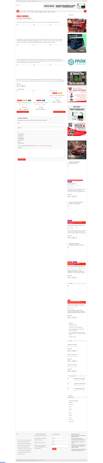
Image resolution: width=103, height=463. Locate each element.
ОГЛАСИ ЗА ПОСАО (72, 344)
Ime (52, 435)
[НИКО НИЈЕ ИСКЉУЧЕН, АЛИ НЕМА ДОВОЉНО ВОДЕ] (71, 380)
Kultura (32, 11)
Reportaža (71, 419)
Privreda (70, 415)
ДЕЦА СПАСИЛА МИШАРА (59, 112)
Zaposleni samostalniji (73, 325)
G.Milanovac (71, 404)
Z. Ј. (26, 19)
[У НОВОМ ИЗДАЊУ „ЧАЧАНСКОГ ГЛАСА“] (71, 390)
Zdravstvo (70, 408)
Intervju (69, 262)
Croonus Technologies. (39, 460)
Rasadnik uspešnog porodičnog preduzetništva (76, 244)
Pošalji (54, 449)
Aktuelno (19, 16)
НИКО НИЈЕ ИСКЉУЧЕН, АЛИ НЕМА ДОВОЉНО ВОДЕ (78, 436)
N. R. (84, 380)
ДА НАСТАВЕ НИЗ (72, 184)
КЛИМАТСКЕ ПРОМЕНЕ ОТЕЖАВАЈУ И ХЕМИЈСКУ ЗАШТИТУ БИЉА (83, 305)
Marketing (33, 1)
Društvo (24, 11)
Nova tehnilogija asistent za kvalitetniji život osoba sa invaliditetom (76, 330)
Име (19, 122)
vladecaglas (79, 185)
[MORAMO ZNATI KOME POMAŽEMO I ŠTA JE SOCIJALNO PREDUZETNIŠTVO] (77, 212)
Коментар (20, 147)
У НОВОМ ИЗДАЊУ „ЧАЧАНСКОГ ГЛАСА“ (83, 388)
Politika (70, 413)
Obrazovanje (71, 421)
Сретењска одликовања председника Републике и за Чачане (23, 112)
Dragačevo (71, 402)
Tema (53, 441)
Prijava (38, 1)
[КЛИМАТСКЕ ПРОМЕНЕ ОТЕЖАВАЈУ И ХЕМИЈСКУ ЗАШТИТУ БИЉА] (77, 292)
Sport (28, 11)
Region (36, 11)
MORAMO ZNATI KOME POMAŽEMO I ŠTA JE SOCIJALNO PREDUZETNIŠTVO (83, 225)
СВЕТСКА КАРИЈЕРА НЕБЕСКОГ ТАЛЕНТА (77, 266)
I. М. (45, 104)
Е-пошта (20, 127)
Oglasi (45, 11)
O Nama (29, 1)
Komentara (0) (31, 19)
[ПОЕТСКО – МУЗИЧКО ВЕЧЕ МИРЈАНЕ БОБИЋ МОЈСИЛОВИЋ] (57, 91)
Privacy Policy (38, 145)
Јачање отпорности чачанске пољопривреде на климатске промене (76, 302)
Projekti (49, 11)
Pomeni (53, 11)
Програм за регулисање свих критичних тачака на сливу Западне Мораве (46, 102)
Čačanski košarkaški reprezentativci (74, 162)
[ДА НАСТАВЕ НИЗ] (77, 172)
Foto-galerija (25, 16)
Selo (69, 300)
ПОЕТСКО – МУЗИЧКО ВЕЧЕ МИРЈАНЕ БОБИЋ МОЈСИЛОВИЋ (61, 95)
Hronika (40, 11)
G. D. (28, 104)
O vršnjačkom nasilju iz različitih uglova (76, 327)
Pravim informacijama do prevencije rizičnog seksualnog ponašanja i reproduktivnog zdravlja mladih (77, 333)
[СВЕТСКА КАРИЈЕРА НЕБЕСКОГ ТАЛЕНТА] (77, 254)
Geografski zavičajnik (72, 336)
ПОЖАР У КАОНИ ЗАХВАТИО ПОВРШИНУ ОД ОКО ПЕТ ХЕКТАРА (78, 439)
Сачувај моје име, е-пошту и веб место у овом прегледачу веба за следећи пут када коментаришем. (21, 138)
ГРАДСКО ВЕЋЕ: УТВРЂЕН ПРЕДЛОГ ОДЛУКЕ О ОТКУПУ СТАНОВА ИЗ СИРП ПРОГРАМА (78, 446)
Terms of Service (46, 145)
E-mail (53, 438)
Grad (21, 11)
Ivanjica (70, 406)
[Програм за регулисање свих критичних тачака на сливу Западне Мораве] (41, 94)
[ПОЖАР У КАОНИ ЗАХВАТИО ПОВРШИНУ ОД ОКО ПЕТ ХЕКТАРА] (71, 385)
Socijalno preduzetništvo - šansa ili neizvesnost (76, 202)
